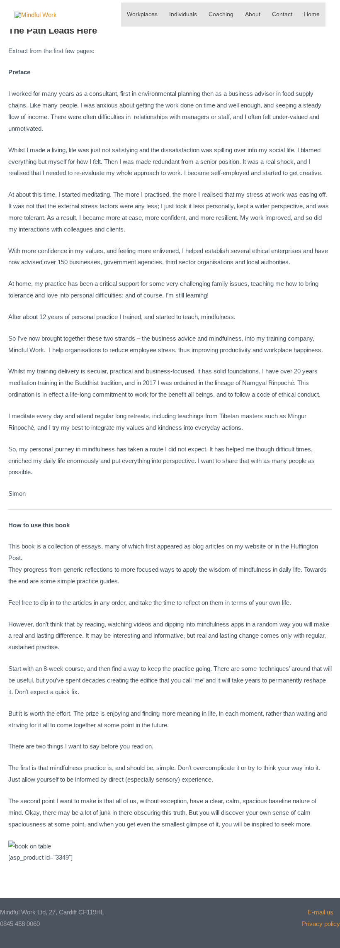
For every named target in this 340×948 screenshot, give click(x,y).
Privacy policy (321, 923)
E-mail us (324, 912)
